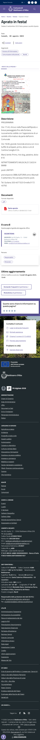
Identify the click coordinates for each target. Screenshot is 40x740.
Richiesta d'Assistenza (8, 631)
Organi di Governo (7, 398)
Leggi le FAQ (5, 621)
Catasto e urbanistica (8, 445)
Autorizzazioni (6, 442)
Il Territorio (4, 510)
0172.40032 (15, 241)
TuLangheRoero (6, 684)
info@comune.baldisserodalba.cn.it (19, 243)
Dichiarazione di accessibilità (10, 615)
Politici (3, 418)
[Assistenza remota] (19, 727)
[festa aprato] (5, 208)
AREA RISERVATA (20, 737)
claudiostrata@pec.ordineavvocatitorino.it (18, 601)
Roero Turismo (6, 687)
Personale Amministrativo (10, 415)
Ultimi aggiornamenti (8, 654)
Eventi (3, 503)
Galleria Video (5, 516)
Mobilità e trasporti (7, 461)
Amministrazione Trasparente (11, 611)
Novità (9, 17)
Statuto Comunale (7, 637)
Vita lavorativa (6, 474)
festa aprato (13, 208)
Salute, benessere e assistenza (11, 465)
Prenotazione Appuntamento (11, 624)
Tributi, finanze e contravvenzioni (12, 468)
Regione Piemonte (7, 2)
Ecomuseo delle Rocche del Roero (12, 694)
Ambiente (4, 432)
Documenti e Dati (7, 408)
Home (3, 17)
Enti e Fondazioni (7, 411)
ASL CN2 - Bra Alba (8, 681)
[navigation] (4, 9)
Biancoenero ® (16, 732)
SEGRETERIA (9, 233)
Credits (3, 650)
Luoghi (3, 506)
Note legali (5, 644)
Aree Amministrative (8, 402)
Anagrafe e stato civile (9, 435)
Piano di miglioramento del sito (11, 618)
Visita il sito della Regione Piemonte (13, 674)
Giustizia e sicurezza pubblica (11, 455)
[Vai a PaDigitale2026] (13, 388)
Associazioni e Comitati (9, 523)
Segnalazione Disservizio (9, 628)
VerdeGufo (4, 697)
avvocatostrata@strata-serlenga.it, (18, 599)
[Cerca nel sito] (34, 9)
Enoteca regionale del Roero (10, 691)
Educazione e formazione (9, 452)
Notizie (15, 17)
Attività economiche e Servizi (11, 519)
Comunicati (5, 492)
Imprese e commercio (8, 458)
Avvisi (3, 489)
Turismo (3, 471)
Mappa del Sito (6, 660)
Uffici (3, 405)
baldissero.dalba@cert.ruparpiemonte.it (19, 541)
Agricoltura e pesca (7, 429)
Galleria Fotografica (7, 513)
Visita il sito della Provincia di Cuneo (13, 678)
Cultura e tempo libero (8, 448)
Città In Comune (29, 724)
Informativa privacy (7, 641)
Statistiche (5, 657)
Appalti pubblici (6, 439)
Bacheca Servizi (6, 634)
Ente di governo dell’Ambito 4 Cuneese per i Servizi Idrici (20, 671)
